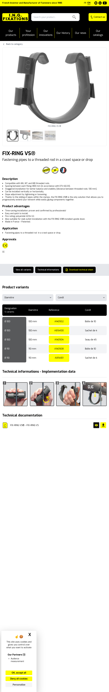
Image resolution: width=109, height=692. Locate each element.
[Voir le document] (96, 425)
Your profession (28, 33)
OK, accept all (19, 672)
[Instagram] (96, 3)
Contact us (99, 16)
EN (88, 2)
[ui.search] (74, 17)
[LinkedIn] (100, 3)
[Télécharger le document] (103, 425)
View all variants (23, 269)
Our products (11, 33)
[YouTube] (105, 3)
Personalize (19, 684)
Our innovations (46, 33)
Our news (80, 33)
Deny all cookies (19, 678)
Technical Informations (48, 269)
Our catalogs (98, 33)
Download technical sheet (81, 269)
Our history (63, 33)
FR (85, 3)
